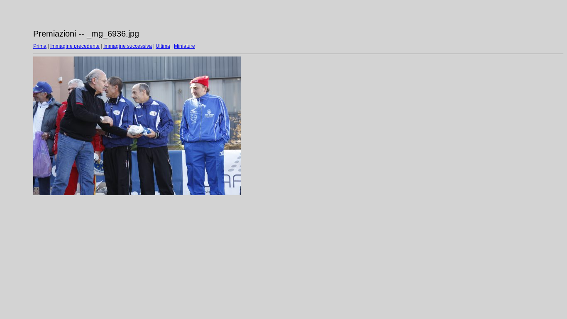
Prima (39, 46)
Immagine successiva (127, 46)
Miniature (184, 46)
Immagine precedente (75, 46)
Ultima (163, 46)
